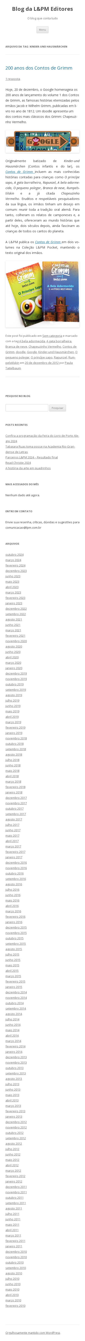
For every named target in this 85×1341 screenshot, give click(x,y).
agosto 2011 (13, 1208)
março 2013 (13, 1106)
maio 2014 (12, 1030)
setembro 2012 (15, 1138)
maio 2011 (12, 1225)
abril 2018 (12, 776)
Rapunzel (60, 357)
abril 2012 (12, 1165)
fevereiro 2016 (15, 917)
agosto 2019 (13, 695)
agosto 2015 (13, 949)
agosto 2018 (13, 754)
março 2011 (13, 1235)
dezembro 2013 (16, 1057)
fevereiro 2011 (15, 1241)
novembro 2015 (16, 933)
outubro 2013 (14, 1068)
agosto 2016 (13, 884)
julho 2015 (12, 954)
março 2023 (13, 592)
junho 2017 (12, 830)
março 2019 (13, 722)
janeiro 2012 (13, 1181)
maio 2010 (12, 1289)
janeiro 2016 (13, 922)
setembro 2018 (15, 749)
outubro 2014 (14, 1003)
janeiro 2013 (13, 1116)
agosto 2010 (13, 1273)
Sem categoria (52, 336)
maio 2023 (12, 582)
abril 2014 (12, 1035)
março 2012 (13, 1171)
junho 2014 (12, 1025)
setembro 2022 (15, 614)
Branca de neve (16, 346)
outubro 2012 (14, 1133)
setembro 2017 (15, 814)
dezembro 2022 (16, 609)
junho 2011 (12, 1219)
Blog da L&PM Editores (42, 8)
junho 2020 (12, 652)
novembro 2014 (16, 998)
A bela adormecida (32, 341)
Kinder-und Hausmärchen (56, 352)
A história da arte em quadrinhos (28, 468)
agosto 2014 (13, 1014)
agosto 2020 (13, 646)
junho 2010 (12, 1284)
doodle (21, 352)
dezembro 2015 (16, 927)
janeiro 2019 (13, 733)
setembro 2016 (15, 879)
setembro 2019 (15, 690)
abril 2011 (12, 1230)
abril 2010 (12, 1295)
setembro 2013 (15, 1073)
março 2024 (13, 560)
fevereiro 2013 (15, 1111)
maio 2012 (12, 1160)
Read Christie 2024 (18, 463)
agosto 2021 (13, 619)
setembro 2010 (15, 1268)
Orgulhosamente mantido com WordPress (32, 1333)
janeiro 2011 (13, 1246)
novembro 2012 (16, 1127)
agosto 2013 (13, 1079)
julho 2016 (12, 890)
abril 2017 (12, 841)
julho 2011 (12, 1214)
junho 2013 (12, 1089)
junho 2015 (12, 960)
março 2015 (13, 976)
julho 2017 (12, 825)
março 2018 (13, 781)
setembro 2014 (15, 1008)
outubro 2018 (14, 744)
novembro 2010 (16, 1257)
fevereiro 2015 (15, 981)
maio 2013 (12, 1095)
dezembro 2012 (16, 1122)
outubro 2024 (14, 555)
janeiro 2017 (13, 857)
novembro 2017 (16, 803)
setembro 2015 (15, 944)
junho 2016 (12, 895)
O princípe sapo (42, 357)
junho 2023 (12, 576)
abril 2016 (12, 906)
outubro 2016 (14, 873)
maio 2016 (12, 900)
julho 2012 (12, 1149)
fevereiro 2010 (15, 1306)
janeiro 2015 (13, 987)
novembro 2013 (16, 1062)
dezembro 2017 (16, 798)
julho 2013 (12, 1084)
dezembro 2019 (16, 673)
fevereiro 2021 (15, 636)
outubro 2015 (14, 938)
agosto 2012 (13, 1144)
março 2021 (13, 630)
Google (32, 352)
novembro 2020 (16, 641)
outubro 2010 (14, 1262)
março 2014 (13, 1041)
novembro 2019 (16, 679)
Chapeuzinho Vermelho (45, 346)
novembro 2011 (16, 1192)
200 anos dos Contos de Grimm (38, 68)
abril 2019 (12, 717)
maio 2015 (12, 965)
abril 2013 (12, 1100)
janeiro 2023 (13, 603)
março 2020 (13, 663)
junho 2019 (12, 706)
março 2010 (13, 1300)
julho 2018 (12, 760)
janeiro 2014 (13, 1052)
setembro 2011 (15, 1203)
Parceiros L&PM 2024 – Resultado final (31, 457)
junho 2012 (12, 1154)
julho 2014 (12, 1019)
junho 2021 (12, 625)
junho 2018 (12, 765)
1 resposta (12, 79)
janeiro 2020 (13, 668)
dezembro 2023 (16, 571)
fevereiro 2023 (15, 598)
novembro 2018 (16, 738)
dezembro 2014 (16, 992)
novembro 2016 (16, 868)
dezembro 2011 (16, 1187)
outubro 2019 (14, 684)
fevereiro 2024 (15, 565)
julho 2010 (12, 1279)
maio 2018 (12, 771)
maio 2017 (12, 836)
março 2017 (13, 846)
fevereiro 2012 (15, 1176)
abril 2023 (12, 587)
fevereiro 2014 (15, 1046)
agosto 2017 (13, 819)
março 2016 (13, 911)
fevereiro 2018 (15, 787)
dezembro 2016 (16, 863)
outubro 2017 (14, 808)
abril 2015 (12, 971)
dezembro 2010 (16, 1252)
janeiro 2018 (13, 792)
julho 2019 (12, 700)
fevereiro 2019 (15, 727)
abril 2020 (12, 657)
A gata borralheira (58, 341)
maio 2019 (12, 711)
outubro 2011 (14, 1198)
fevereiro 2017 (15, 852)
